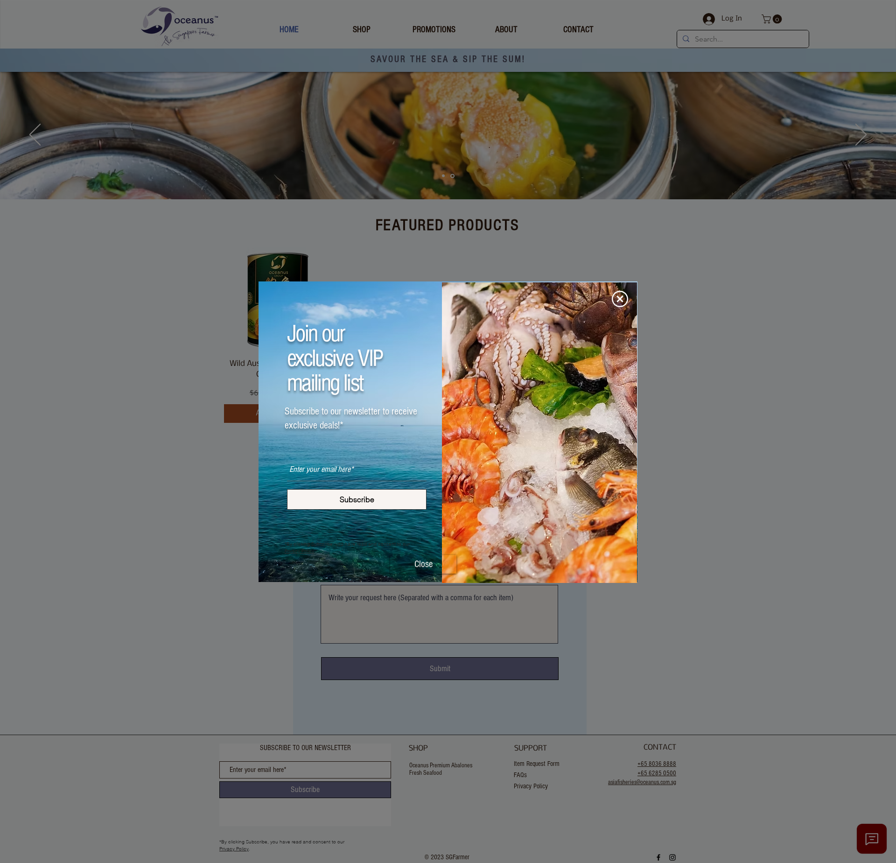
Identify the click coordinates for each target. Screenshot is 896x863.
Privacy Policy (299, 551)
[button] (620, 299)
